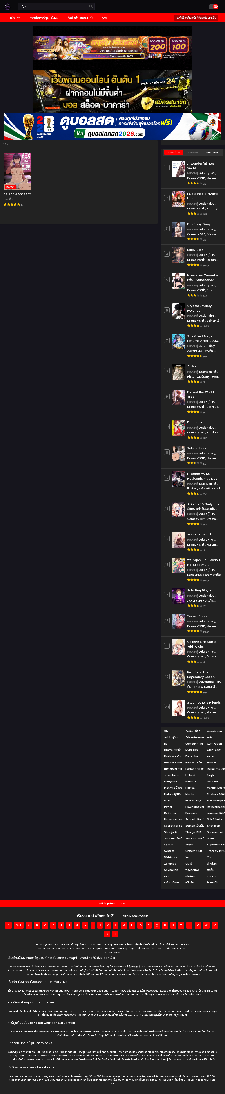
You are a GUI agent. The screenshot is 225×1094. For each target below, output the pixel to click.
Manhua (190, 781)
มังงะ (123, 903)
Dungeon (191, 750)
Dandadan (195, 422)
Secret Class (197, 616)
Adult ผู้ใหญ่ (207, 173)
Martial (190, 788)
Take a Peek (196, 448)
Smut (210, 838)
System (169, 851)
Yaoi (188, 857)
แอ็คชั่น (189, 882)
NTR (167, 800)
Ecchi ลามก (214, 407)
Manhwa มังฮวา (174, 788)
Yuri (209, 857)
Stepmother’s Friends (204, 702)
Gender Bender (174, 762)
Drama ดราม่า (196, 178)
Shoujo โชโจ (193, 832)
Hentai (211, 762)
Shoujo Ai (170, 832)
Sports (168, 844)
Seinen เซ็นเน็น (195, 826)
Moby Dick (195, 249)
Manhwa (212, 781)
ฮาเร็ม (210, 870)
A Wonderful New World (200, 165)
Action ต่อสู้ (207, 203)
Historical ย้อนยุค (199, 376)
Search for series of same (181, 826)
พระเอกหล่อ (171, 870)
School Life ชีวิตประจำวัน (201, 292)
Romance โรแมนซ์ (175, 819)
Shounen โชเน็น (174, 838)
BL (165, 743)
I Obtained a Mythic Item (202, 196)
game (210, 756)
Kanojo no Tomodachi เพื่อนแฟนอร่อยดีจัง (204, 277)
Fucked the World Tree (200, 394)
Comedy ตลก (196, 234)
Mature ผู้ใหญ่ (172, 794)
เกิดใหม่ (190, 876)
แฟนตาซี (212, 876)
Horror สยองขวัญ (196, 769)
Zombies (170, 863)
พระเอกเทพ (192, 870)
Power (168, 806)
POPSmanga (193, 800)
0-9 (19, 925)
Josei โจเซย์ (171, 775)
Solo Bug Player (199, 590)
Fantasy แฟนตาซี (198, 488)
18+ (166, 731)
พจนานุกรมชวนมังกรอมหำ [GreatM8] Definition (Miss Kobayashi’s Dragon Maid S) (203, 562)
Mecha (189, 794)
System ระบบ (193, 851)
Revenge (191, 813)
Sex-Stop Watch (199, 534)
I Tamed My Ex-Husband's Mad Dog (202, 476)
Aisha (191, 366)
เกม (166, 876)
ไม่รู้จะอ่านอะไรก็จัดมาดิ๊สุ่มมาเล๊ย (198, 18)
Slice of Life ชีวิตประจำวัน (202, 838)
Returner (170, 813)
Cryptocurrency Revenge (199, 308)
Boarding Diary (199, 224)
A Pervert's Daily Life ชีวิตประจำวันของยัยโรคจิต (203, 506)
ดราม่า (189, 863)
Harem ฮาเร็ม (212, 575)
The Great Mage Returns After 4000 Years (202, 338)
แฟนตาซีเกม (171, 882)
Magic (211, 775)
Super (189, 844)
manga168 (170, 781)
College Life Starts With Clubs (201, 644)
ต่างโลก (212, 863)
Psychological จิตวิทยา (200, 806)
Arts (210, 737)
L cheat (190, 775)
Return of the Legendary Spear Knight (200, 674)
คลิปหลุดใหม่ (107, 903)
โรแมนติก (212, 882)
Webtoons (171, 857)
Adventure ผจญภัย (200, 351)
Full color (191, 756)
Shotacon (213, 826)
